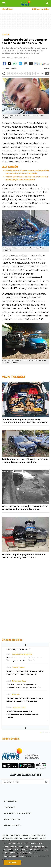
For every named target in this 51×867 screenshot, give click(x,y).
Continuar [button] (12, 862)
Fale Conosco (12, 819)
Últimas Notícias (12, 639)
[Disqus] (25, 598)
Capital (5, 34)
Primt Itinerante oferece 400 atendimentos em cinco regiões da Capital (22, 715)
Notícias (44, 733)
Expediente (10, 801)
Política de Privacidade (17, 813)
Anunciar (9, 807)
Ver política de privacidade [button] (15, 856)
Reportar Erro (12, 825)
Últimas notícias (40, 9)
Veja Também (13, 377)
